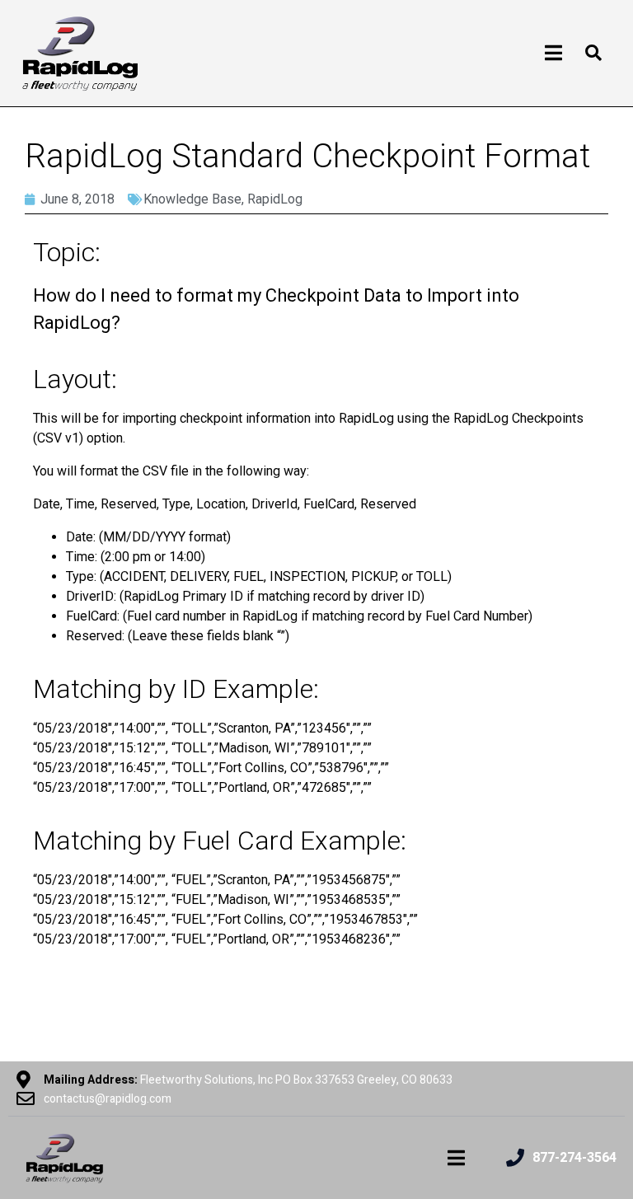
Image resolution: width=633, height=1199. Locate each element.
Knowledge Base (192, 199)
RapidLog (274, 199)
